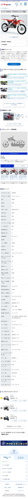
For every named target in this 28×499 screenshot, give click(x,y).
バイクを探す (14, 400)
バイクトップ (4, 461)
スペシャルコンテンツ (20, 458)
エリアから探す (5, 475)
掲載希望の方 (21, 487)
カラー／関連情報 (21, 165)
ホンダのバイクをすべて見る (14, 123)
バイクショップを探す (6, 472)
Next (26, 116)
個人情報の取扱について (21, 484)
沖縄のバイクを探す (7, 458)
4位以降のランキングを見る (14, 426)
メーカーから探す (5, 465)
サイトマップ (21, 490)
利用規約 (7, 484)
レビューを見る (23, 400)
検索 (16, 5)
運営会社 (7, 490)
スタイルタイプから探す (7, 468)
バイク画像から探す (6, 479)
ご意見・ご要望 (7, 487)
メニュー (25, 5)
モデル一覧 (7, 165)
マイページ (21, 5)
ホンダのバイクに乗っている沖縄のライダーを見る (14, 104)
